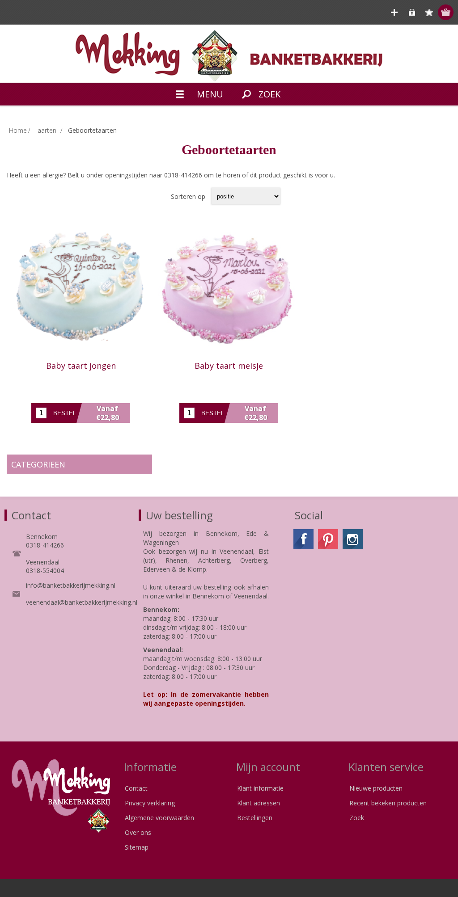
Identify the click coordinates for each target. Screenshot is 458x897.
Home (18, 130)
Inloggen (412, 12)
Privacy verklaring (150, 803)
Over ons (138, 832)
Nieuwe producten (376, 788)
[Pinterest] (328, 539)
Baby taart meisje (229, 365)
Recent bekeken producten (388, 803)
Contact (136, 788)
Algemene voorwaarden (159, 817)
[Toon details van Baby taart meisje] (229, 289)
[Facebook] (303, 539)
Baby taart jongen (81, 365)
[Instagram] (353, 539)
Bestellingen (254, 817)
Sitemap (136, 847)
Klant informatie (260, 788)
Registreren (394, 12)
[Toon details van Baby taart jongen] (81, 289)
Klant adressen (258, 803)
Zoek (356, 817)
